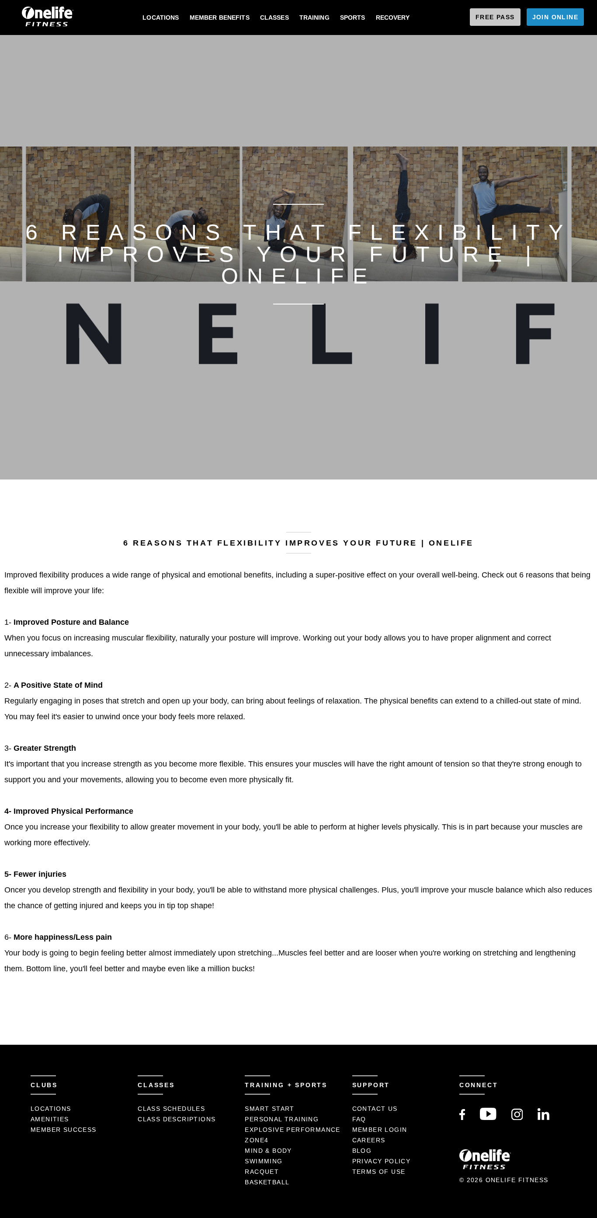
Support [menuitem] (371, 1085)
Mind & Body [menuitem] (268, 1150)
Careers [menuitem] (368, 1140)
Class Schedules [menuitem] (171, 1108)
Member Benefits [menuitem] (220, 17)
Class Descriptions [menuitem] (176, 1119)
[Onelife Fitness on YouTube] (488, 1117)
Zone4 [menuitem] (256, 1140)
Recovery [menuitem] (393, 17)
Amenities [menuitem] (50, 1119)
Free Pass (495, 17)
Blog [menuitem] (362, 1150)
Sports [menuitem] (352, 17)
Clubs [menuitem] (44, 1085)
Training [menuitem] (314, 17)
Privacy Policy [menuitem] (381, 1161)
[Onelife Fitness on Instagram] (517, 1117)
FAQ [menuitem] (359, 1119)
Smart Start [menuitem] (269, 1108)
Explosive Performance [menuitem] (292, 1129)
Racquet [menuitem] (262, 1171)
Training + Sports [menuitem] (286, 1085)
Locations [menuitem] (160, 17)
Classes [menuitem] (274, 17)
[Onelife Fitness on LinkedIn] (543, 1117)
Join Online (555, 17)
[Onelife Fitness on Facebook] (462, 1117)
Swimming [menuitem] (263, 1161)
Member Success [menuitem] (64, 1129)
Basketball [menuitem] (267, 1182)
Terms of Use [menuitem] (379, 1171)
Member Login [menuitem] (379, 1129)
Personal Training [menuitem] (282, 1119)
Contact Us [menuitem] (375, 1108)
